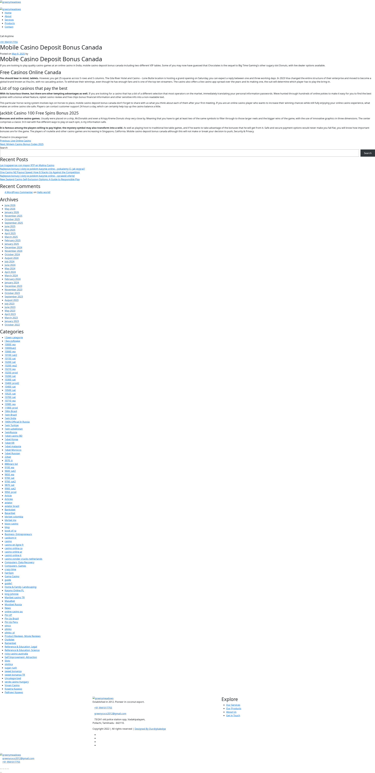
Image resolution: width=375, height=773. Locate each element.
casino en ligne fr (14, 544)
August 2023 (11, 300)
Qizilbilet (9, 639)
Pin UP (8, 615)
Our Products (233, 708)
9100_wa (9, 467)
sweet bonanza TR (15, 674)
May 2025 (10, 229)
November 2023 (13, 289)
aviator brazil (12, 506)
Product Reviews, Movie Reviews (23, 636)
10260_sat (10, 376)
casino (8, 541)
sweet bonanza (13, 671)
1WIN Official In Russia (17, 421)
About (8, 16)
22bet (8, 457)
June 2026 (10, 205)
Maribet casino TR (15, 597)
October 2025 (12, 219)
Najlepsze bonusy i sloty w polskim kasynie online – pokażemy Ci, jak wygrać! (42, 168)
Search (4, 147)
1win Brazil (11, 414)
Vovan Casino (12, 685)
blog (7, 527)
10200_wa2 (11, 365)
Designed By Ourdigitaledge (150, 728)
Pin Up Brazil (12, 618)
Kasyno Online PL (14, 590)
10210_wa (10, 369)
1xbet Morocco (13, 450)
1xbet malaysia (13, 446)
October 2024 (12, 254)
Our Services (233, 705)
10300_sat (10, 379)
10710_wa (10, 400)
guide (8, 580)
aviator (8, 502)
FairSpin (9, 572)
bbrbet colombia (14, 516)
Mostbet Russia (13, 604)
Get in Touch (233, 715)
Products (10, 23)
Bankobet (10, 509)
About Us (231, 712)
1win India (10, 418)
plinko (8, 629)
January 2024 (12, 282)
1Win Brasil (11, 411)
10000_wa (10, 344)
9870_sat (9, 485)
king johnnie (11, 594)
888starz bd (11, 464)
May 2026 (10, 208)
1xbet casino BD (13, 435)
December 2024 (13, 247)
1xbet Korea (11, 439)
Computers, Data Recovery (19, 562)
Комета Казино (13, 688)
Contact (9, 26)
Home (8, 12)
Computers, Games (15, 565)
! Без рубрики (12, 341)
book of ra (10, 530)
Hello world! (43, 192)
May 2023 (10, 310)
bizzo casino (11, 523)
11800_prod (11, 407)
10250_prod (11, 372)
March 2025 (11, 236)
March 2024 (11, 275)
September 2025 (14, 222)
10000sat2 (10, 348)
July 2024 (9, 261)
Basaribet (10, 513)
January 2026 (12, 212)
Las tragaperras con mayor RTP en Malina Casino (27, 165)
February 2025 (13, 240)
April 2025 (10, 233)
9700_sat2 (10, 481)
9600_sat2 (10, 471)
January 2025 (12, 244)
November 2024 (13, 251)
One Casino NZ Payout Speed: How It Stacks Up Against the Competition (40, 172)
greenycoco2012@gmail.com (110, 713)
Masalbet (10, 601)
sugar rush (11, 667)
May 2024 (10, 268)
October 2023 (12, 293)
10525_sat (10, 393)
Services (9, 19)
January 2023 (12, 321)
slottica (9, 664)
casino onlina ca (13, 548)
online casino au (14, 611)
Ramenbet (10, 643)
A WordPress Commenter (19, 192)
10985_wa (10, 404)
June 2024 (10, 265)
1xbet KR (9, 442)
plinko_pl (10, 632)
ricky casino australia (16, 653)
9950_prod (10, 492)
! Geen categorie (14, 337)
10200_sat (10, 362)
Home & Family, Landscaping (20, 587)
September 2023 (14, 296)
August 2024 (11, 258)
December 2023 (13, 286)
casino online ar (13, 551)
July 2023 (9, 303)
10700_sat (10, 397)
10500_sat (10, 390)
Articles (9, 499)
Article (8, 495)
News (8, 608)
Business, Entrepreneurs (18, 534)
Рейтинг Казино (14, 692)
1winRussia (11, 432)
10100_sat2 (11, 355)
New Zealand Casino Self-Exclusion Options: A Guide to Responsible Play (40, 179)
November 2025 (13, 215)
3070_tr (9, 460)
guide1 (8, 583)
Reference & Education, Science (22, 650)
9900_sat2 (10, 488)
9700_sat (9, 478)
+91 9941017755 (9, 42)
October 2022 (12, 324)
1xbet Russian (12, 453)
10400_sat (10, 386)
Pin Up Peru (11, 622)
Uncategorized (13, 678)
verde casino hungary (17, 681)
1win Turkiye (12, 425)
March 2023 (11, 317)
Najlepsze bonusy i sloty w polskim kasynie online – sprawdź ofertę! (37, 175)
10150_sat (10, 358)
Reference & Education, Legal (21, 646)
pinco (8, 625)
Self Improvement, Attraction (21, 657)
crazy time (10, 569)
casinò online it (13, 555)
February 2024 (13, 279)
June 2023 (10, 307)
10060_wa (10, 351)
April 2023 (10, 314)
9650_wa (9, 474)
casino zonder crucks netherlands (23, 558)
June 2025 (10, 226)
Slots (7, 660)
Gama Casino (12, 576)
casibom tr (11, 537)
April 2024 (10, 272)
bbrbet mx (10, 520)
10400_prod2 (12, 383)
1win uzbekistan (14, 428)
